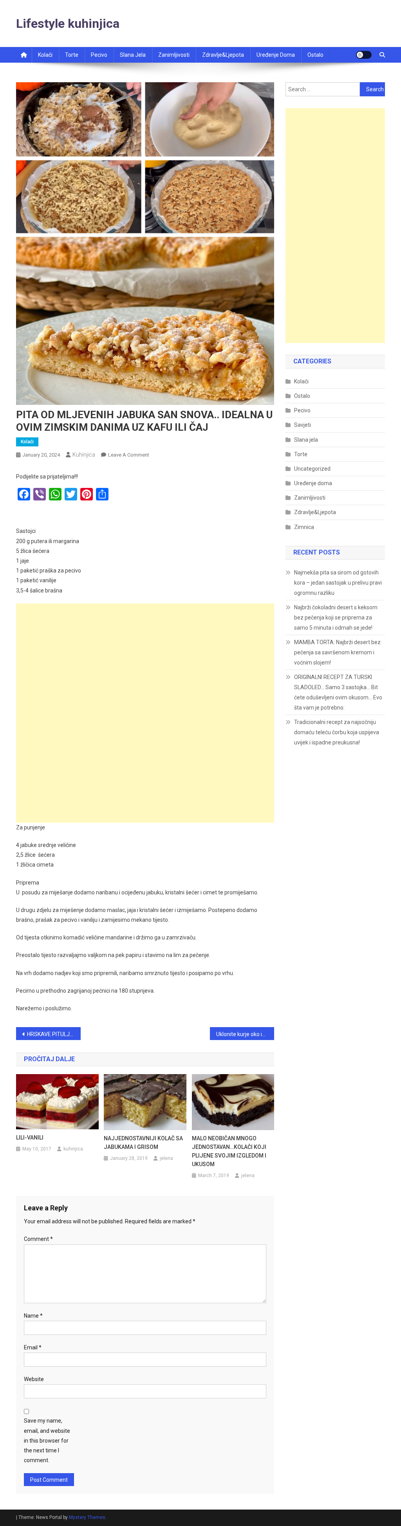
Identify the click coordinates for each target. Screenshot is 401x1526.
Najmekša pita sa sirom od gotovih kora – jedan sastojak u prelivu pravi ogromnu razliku (338, 582)
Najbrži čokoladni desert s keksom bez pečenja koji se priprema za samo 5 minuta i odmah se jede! (336, 617)
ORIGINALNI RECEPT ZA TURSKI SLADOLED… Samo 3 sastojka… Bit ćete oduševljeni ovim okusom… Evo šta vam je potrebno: (338, 692)
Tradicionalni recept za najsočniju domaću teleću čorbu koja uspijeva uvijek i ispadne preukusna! (336, 732)
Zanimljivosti (174, 55)
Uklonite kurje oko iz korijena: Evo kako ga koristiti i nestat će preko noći (245, 1034)
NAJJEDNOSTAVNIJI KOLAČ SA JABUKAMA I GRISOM (143, 1142)
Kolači (45, 55)
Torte (71, 55)
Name (33, 1316)
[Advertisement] (145, 658)
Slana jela (133, 55)
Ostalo (315, 55)
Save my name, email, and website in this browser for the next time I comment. (47, 1440)
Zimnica (304, 527)
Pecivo (99, 55)
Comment (38, 1239)
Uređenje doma (275, 55)
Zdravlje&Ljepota (315, 512)
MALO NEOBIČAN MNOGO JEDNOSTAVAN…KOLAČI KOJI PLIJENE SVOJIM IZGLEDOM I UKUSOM (229, 1151)
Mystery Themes (87, 1517)
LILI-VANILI (29, 1137)
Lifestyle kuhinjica (67, 23)
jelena (166, 1158)
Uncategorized (312, 469)
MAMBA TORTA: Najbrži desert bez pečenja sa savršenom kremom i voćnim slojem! (337, 652)
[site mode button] (364, 55)
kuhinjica (83, 454)
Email (33, 1347)
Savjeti (302, 425)
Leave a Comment (128, 455)
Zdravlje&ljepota (223, 55)
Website (34, 1379)
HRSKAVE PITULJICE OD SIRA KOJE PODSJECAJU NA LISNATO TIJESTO (54, 1034)
